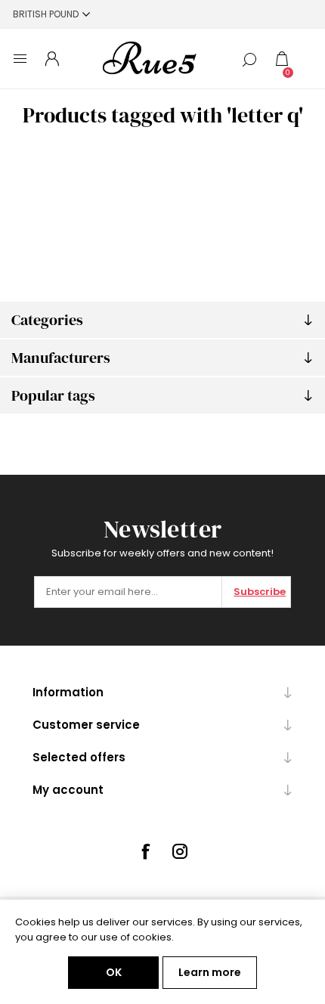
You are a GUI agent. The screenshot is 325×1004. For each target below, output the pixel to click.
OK (114, 972)
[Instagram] (180, 851)
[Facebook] (145, 851)
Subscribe (260, 591)
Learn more (209, 972)
